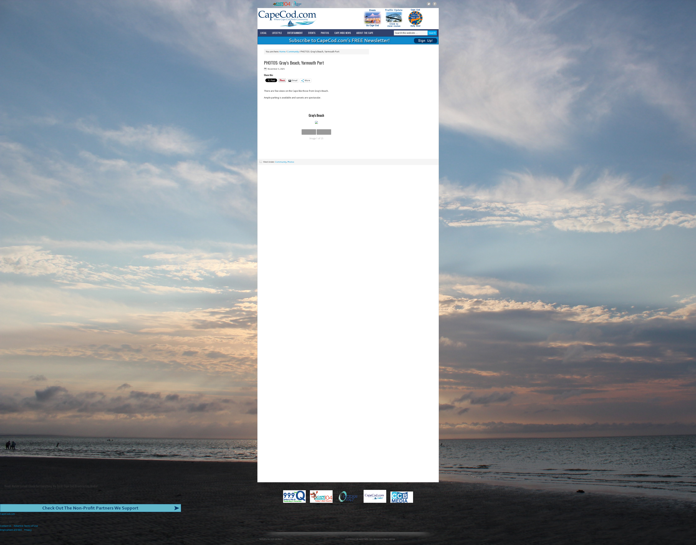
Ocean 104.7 (296, 4)
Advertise (18, 526)
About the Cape (364, 33)
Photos (325, 33)
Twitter (429, 4)
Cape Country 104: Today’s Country (281, 4)
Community (280, 162)
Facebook (435, 4)
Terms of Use (31, 526)
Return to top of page (271, 539)
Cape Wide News (342, 33)
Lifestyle (277, 33)
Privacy (28, 530)
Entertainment (295, 33)
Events (311, 33)
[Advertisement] (348, 190)
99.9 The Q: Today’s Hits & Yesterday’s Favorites (265, 4)
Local (263, 33)
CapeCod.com (303, 18)
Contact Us (5, 526)
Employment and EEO (11, 530)
